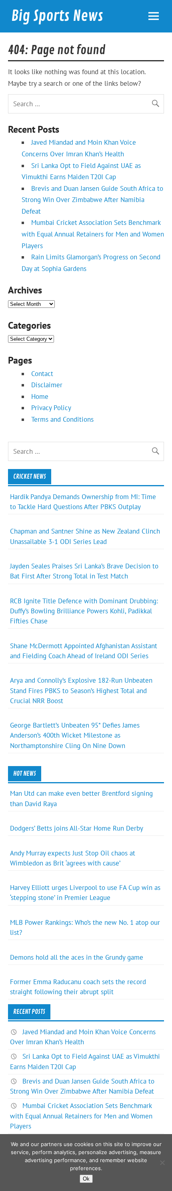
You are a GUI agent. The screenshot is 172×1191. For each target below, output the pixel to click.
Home (39, 396)
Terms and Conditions (62, 419)
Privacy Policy (51, 407)
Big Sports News (57, 16)
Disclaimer (46, 384)
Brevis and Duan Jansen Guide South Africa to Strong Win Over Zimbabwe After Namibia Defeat (92, 200)
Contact (42, 373)
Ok (86, 1179)
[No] (162, 1163)
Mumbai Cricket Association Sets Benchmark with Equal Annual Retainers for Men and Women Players (93, 234)
